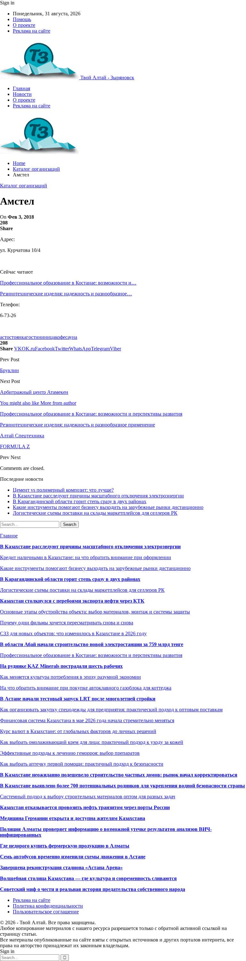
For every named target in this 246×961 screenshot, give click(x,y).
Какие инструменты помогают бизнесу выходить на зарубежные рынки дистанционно (108, 507)
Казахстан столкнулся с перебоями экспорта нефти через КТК (72, 601)
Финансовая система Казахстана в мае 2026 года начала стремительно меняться (87, 720)
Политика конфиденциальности (48, 906)
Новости (22, 94)
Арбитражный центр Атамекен (34, 392)
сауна (71, 337)
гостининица (40, 337)
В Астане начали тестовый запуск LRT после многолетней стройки (77, 698)
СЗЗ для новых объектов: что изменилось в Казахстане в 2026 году (73, 633)
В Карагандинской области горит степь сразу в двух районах (79, 501)
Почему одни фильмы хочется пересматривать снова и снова (66, 622)
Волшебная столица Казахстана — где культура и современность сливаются (88, 878)
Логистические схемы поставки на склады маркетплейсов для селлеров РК (95, 513)
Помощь (22, 19)
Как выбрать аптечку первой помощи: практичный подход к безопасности (81, 764)
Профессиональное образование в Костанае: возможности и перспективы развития (91, 655)
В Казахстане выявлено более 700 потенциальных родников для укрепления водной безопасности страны (122, 785)
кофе (60, 337)
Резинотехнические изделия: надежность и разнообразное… (66, 293)
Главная (21, 88)
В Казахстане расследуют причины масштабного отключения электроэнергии (98, 495)
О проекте (24, 25)
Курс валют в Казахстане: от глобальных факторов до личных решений (78, 731)
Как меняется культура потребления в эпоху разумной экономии (70, 677)
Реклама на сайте (31, 31)
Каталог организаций (23, 185)
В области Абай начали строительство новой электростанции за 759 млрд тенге (91, 644)
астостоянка (13, 337)
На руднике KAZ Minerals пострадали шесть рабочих (61, 666)
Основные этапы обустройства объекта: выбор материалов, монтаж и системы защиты (95, 611)
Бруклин (9, 370)
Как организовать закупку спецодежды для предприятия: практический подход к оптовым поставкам (111, 709)
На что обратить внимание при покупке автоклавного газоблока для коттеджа (85, 688)
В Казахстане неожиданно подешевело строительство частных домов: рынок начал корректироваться (118, 774)
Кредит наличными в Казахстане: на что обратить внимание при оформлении (85, 557)
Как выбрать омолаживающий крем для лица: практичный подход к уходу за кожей (91, 742)
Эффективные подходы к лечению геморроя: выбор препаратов (70, 753)
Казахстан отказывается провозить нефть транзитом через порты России (85, 807)
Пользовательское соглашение (46, 911)
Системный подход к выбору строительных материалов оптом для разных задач (87, 796)
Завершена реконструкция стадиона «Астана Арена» (61, 867)
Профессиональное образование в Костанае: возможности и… (68, 282)
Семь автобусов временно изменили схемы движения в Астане (72, 856)
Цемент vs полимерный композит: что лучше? (63, 490)
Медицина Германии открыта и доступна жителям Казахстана (72, 818)
